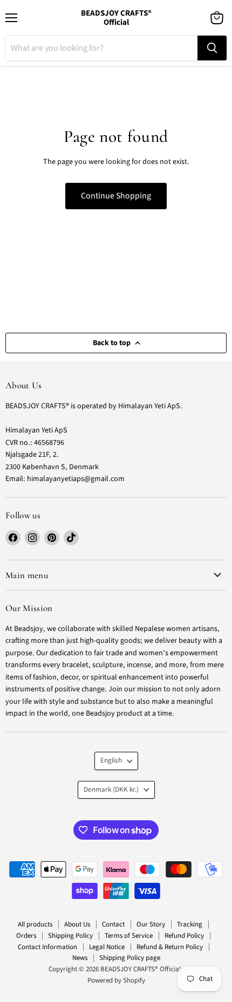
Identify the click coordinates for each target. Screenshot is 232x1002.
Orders (26, 936)
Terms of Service (129, 936)
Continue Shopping (116, 196)
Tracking (189, 924)
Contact (113, 924)
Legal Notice (107, 947)
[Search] (212, 48)
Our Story (151, 924)
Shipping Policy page (129, 958)
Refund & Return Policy (170, 947)
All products (35, 924)
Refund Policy (184, 936)
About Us (77, 924)
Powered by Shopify (116, 980)
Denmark (111, 789)
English (111, 760)
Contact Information (47, 947)
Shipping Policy (70, 936)
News (79, 958)
